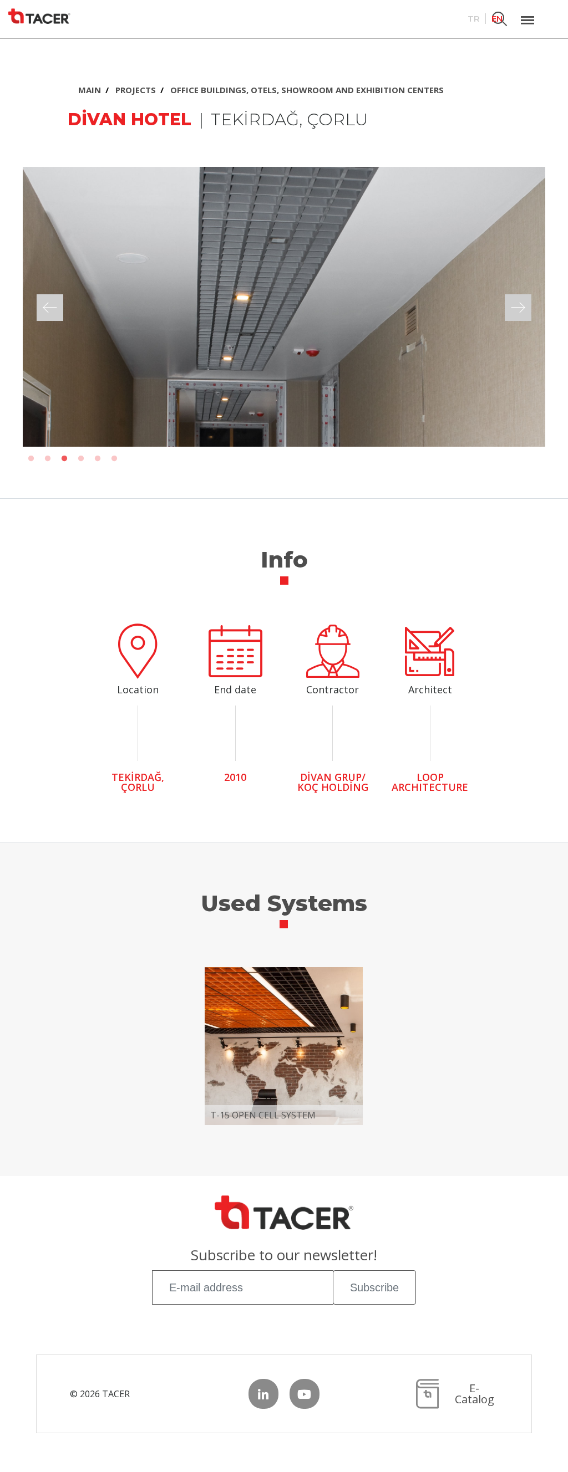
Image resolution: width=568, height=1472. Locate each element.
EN (497, 18)
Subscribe (374, 1287)
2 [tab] (47, 458)
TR (474, 18)
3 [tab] (64, 458)
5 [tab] (97, 458)
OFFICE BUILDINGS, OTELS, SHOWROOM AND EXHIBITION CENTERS (307, 89)
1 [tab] (31, 458)
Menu (527, 13)
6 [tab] (114, 458)
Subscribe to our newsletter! (284, 1256)
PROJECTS (135, 89)
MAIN (89, 89)
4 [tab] (81, 458)
